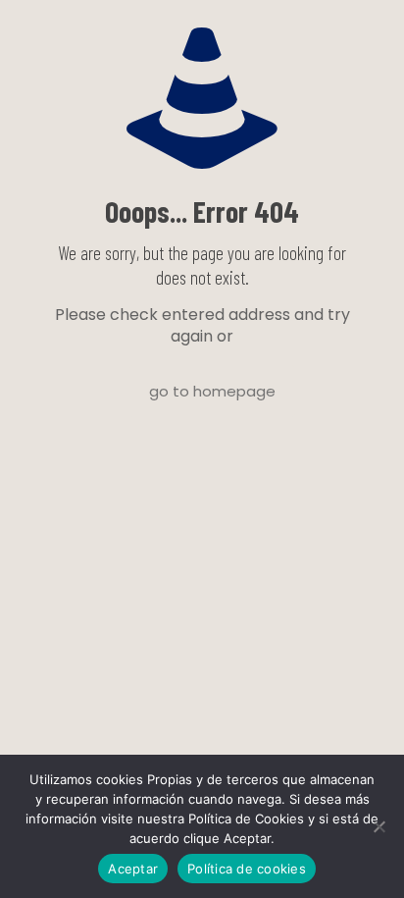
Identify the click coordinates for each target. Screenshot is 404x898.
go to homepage (212, 391)
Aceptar (133, 868)
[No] (379, 826)
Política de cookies (246, 868)
